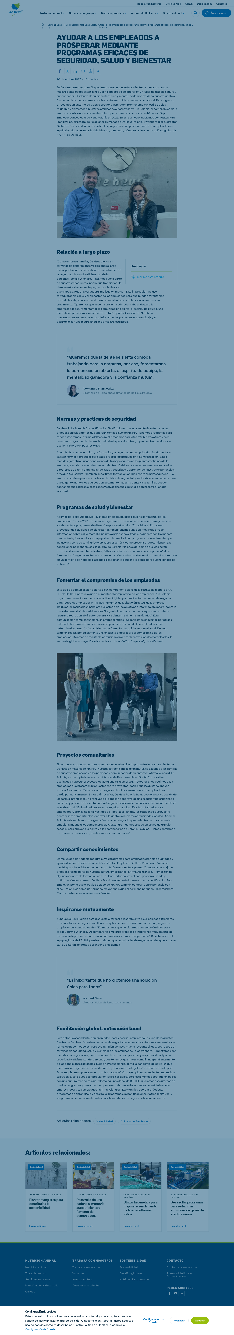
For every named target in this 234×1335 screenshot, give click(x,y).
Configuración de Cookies (153, 1320)
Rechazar (179, 1320)
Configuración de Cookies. (41, 1329)
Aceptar (200, 1320)
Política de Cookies (95, 1324)
